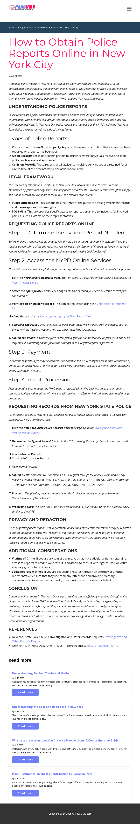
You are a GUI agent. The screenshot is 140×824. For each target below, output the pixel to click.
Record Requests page (25, 282)
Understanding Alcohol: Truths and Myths (40, 673)
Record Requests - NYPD (102, 646)
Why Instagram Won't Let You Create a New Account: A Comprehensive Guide (65, 740)
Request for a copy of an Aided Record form (66, 316)
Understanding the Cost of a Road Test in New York (47, 707)
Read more (25, 692)
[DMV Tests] (23, 7)
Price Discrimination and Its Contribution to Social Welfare (52, 774)
